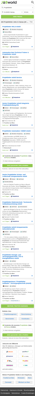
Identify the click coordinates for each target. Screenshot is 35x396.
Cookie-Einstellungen (27, 393)
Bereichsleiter (10, 318)
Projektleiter (8, 22)
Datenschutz (4, 390)
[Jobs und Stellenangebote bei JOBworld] (9, 2)
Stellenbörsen (15, 393)
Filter (31, 22)
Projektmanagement (10, 314)
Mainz (30, 378)
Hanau (21, 22)
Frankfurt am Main (8, 378)
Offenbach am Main (24, 382)
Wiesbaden (21, 378)
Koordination (25, 318)
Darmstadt (8, 382)
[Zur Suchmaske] (32, 2)
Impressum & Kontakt (16, 390)
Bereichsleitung (26, 314)
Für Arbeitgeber (5, 393)
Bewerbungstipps (29, 390)
